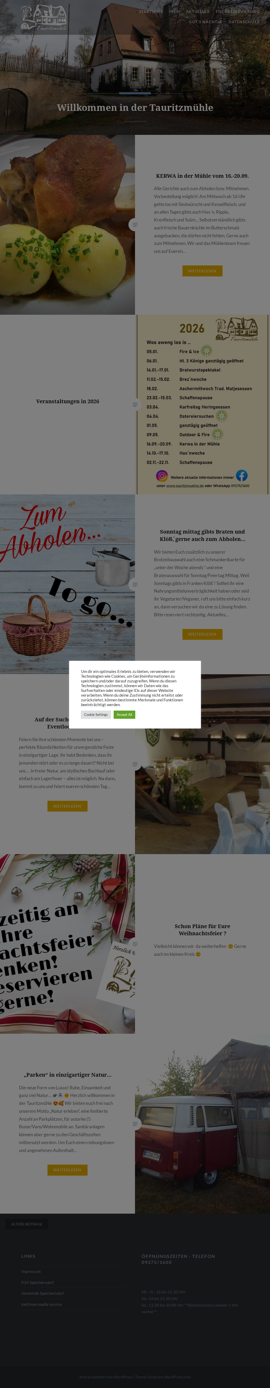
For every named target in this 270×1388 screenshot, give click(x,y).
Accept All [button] (124, 714)
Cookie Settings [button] (96, 714)
